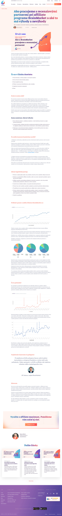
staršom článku (31, 152)
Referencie (32, 4)
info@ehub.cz (40, 495)
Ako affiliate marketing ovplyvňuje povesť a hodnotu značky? (10, 464)
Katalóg (36, 4)
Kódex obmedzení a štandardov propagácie (28, 498)
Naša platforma (25, 4)
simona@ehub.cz (23, 436)
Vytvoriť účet (57, 4)
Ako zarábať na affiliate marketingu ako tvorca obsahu (49, 464)
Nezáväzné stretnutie (50, 4)
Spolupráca (3, 500)
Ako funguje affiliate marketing (13, 494)
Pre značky (13, 4)
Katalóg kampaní (24, 494)
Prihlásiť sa (56, 0)
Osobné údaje (59, 514)
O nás (40, 4)
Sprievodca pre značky (11, 501)
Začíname (48, 0)
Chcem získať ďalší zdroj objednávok (14, 492)
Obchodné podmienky (52, 514)
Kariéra (2, 501)
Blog (52, 0)
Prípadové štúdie (10, 496)
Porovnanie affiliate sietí (12, 500)
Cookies (46, 514)
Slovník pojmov (3, 503)
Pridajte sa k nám (31, 424)
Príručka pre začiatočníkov (25, 496)
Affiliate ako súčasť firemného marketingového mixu (30, 464)
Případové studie (34, 27)
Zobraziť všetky (54, 499)
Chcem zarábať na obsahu (25, 492)
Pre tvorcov (19, 4)
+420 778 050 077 (14, 0)
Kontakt (44, 4)
